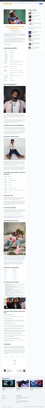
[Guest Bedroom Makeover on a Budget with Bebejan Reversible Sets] (30, 43)
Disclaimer (32, 406)
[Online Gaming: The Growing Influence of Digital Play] (36, 383)
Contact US (41, 406)
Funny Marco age (6, 33)
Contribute (41, 3)
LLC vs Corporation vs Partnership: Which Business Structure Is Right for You (36, 28)
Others (37, 3)
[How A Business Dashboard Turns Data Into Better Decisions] (30, 48)
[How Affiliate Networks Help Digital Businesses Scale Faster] (30, 32)
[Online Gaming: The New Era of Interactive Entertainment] (22, 383)
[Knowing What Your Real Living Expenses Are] (30, 13)
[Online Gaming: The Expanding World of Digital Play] (8, 383)
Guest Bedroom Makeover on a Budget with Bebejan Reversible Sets (36, 43)
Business (20, 3)
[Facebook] (6, 357)
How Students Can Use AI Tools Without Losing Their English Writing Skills (36, 23)
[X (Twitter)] (12, 357)
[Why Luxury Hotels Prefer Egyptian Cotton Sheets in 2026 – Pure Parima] (30, 39)
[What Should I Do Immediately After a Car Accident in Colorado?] (30, 36)
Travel (34, 3)
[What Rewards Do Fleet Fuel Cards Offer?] (30, 20)
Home (15, 3)
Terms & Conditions (36, 406)
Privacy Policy (28, 406)
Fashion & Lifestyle (24, 3)
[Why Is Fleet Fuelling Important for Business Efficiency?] (30, 16)
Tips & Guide (31, 3)
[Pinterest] (17, 357)
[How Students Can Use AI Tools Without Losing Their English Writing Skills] (30, 23)
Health (28, 3)
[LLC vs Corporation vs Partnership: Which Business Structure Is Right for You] (30, 28)
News (17, 3)
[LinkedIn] (23, 357)
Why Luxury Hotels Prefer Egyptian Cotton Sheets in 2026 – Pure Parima (36, 39)
